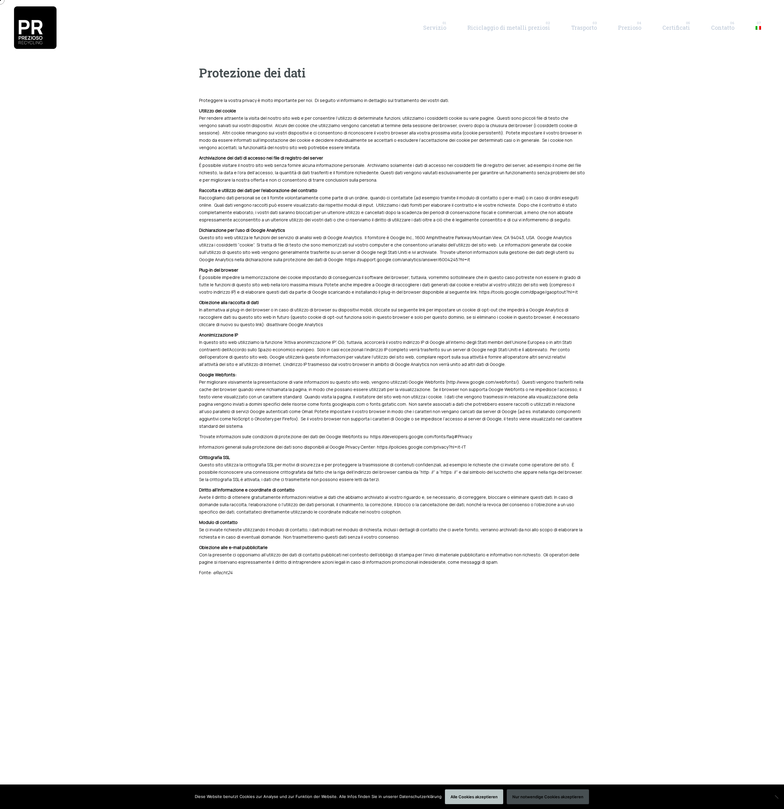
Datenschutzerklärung (420, 796)
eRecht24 (222, 572)
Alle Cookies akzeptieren (474, 796)
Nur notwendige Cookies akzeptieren (547, 796)
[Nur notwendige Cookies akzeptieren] (776, 797)
